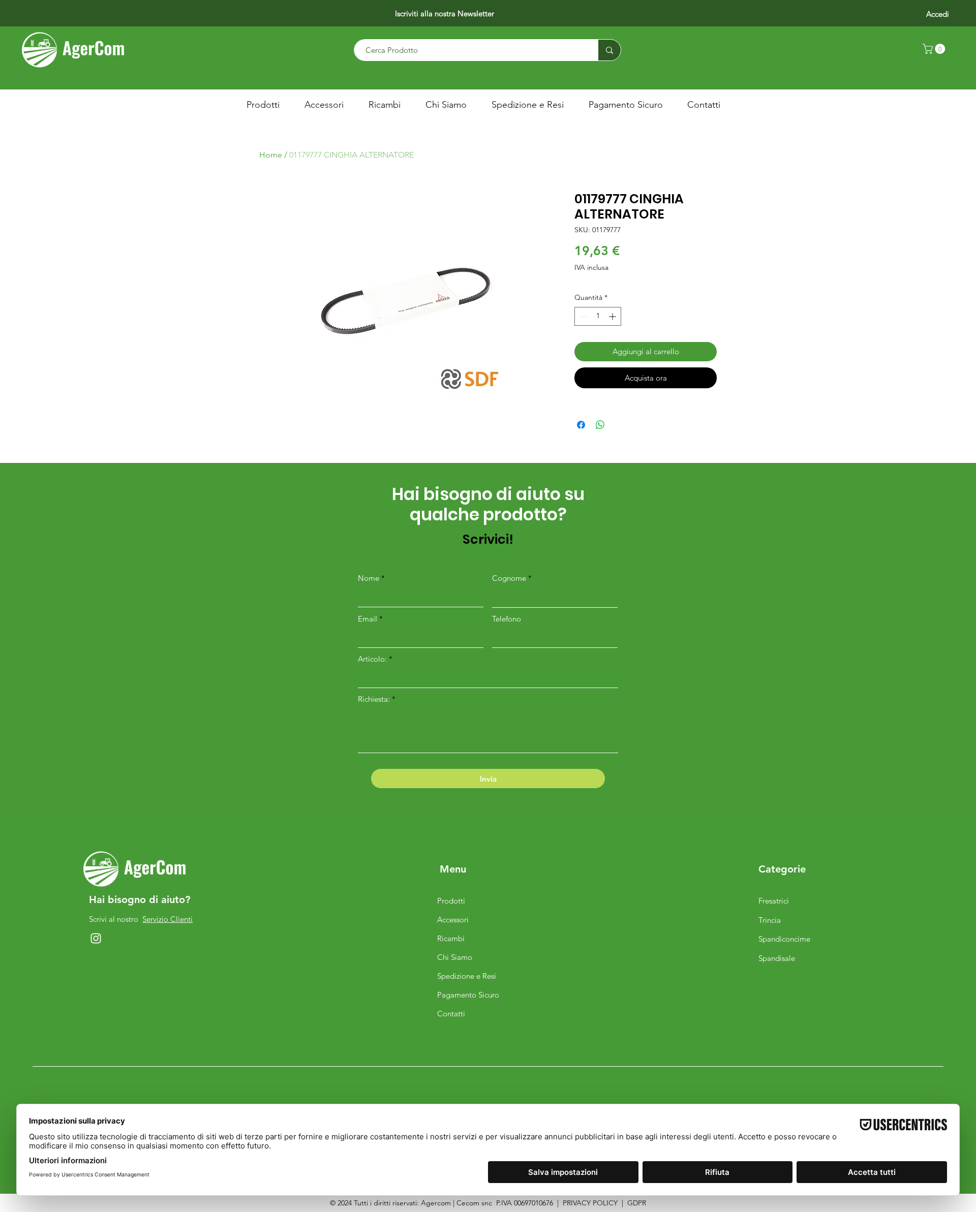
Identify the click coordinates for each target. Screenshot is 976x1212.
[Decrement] (582, 316)
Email (367, 619)
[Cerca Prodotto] (609, 50)
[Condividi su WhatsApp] (600, 425)
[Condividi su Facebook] (581, 425)
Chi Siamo (454, 957)
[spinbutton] (598, 316)
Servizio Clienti (167, 919)
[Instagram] (96, 938)
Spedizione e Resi (466, 976)
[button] (935, 49)
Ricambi (451, 938)
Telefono (506, 619)
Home (270, 155)
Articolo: (373, 659)
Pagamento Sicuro (468, 995)
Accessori (453, 919)
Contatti (451, 1013)
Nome (368, 578)
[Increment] (613, 316)
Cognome (509, 578)
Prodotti (451, 901)
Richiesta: (374, 699)
